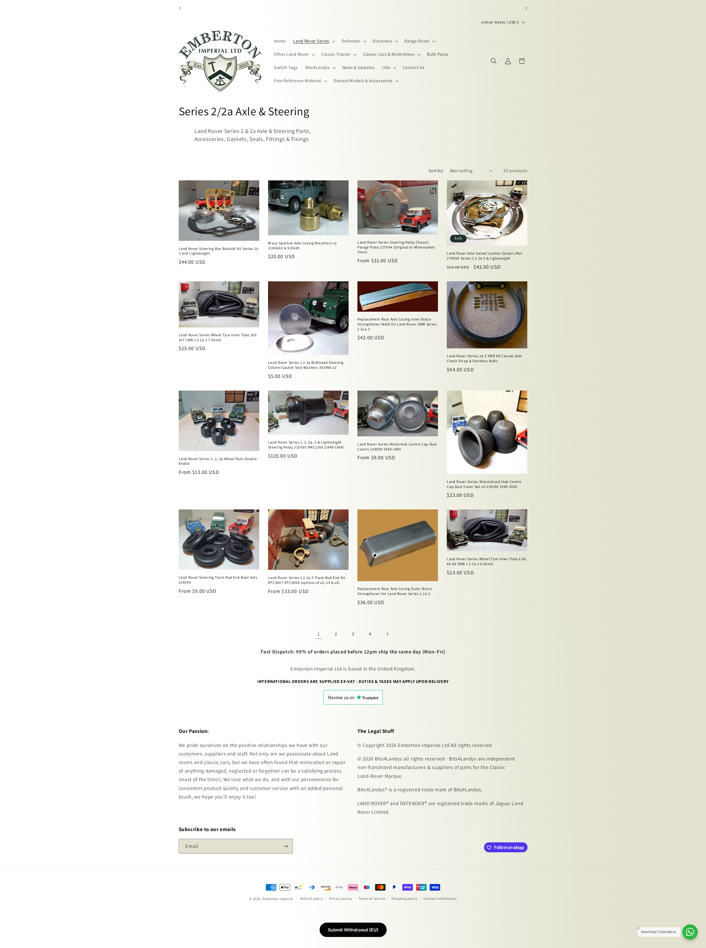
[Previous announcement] (180, 8)
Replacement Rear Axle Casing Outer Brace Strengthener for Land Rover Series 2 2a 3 (394, 591)
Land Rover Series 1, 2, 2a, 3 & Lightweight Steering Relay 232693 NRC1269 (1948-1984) (306, 445)
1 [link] (318, 634)
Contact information (440, 898)
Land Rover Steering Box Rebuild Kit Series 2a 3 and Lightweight (218, 251)
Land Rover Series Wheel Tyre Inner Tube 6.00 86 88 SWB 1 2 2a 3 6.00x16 (486, 561)
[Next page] (387, 634)
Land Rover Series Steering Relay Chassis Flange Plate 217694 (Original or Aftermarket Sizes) (396, 247)
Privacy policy (340, 898)
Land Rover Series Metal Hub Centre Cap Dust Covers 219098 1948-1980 (397, 447)
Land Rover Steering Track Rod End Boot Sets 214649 (218, 580)
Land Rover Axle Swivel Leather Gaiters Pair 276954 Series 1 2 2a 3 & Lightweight (484, 256)
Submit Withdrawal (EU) (353, 930)
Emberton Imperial (278, 898)
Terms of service (372, 898)
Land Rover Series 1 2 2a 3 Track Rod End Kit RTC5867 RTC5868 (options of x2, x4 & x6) (307, 580)
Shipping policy (404, 898)
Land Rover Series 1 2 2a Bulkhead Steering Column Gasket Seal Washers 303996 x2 (305, 365)
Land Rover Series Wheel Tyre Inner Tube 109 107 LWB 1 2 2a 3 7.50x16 (218, 337)
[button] (313, 41)
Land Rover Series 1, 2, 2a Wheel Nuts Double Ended (218, 461)
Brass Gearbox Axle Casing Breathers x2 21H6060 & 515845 (302, 245)
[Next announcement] (526, 8)
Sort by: (436, 170)
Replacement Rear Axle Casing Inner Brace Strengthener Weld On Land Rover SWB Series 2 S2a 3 (397, 324)
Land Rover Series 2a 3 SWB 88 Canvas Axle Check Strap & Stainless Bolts (484, 359)
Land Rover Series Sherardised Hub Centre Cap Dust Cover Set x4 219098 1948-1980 (484, 484)
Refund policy (311, 898)
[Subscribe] (286, 846)
